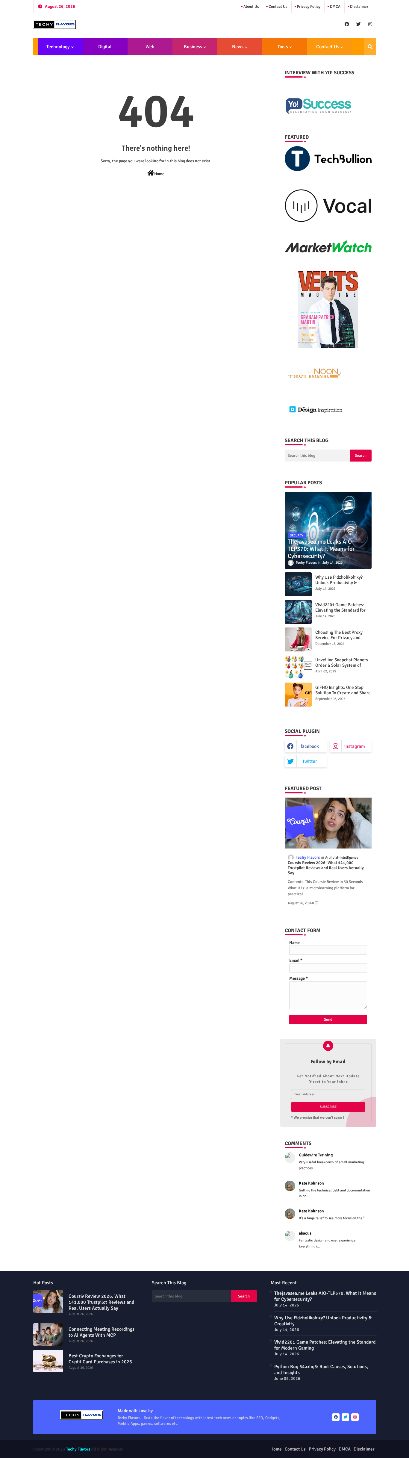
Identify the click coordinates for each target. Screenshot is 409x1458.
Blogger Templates (171, 1449)
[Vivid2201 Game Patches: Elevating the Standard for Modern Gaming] (298, 612)
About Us (251, 6)
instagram (354, 746)
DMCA (334, 6)
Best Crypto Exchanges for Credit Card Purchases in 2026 (100, 1359)
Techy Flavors (78, 1449)
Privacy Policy (308, 6)
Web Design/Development (150, 49)
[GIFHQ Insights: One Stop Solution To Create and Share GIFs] (298, 695)
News (237, 47)
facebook (310, 746)
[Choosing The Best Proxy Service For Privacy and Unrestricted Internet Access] (298, 639)
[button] (370, 47)
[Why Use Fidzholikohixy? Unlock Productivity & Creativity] (298, 584)
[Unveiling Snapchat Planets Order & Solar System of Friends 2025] (298, 667)
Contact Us (277, 6)
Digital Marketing (103, 49)
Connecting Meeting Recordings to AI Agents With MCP (101, 1332)
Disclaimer (358, 6)
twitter (310, 761)
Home (159, 173)
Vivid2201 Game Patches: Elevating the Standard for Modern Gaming (340, 610)
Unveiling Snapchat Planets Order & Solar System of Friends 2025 (341, 665)
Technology (58, 47)
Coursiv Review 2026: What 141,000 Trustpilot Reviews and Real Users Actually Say (326, 867)
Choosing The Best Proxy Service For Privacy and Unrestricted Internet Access (343, 638)
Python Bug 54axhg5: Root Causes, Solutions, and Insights (321, 1370)
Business (193, 47)
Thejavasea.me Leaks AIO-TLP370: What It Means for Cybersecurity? (325, 1296)
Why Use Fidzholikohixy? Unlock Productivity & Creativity (339, 582)
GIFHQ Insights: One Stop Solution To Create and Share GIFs (343, 693)
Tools (283, 47)
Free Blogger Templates (237, 1449)
